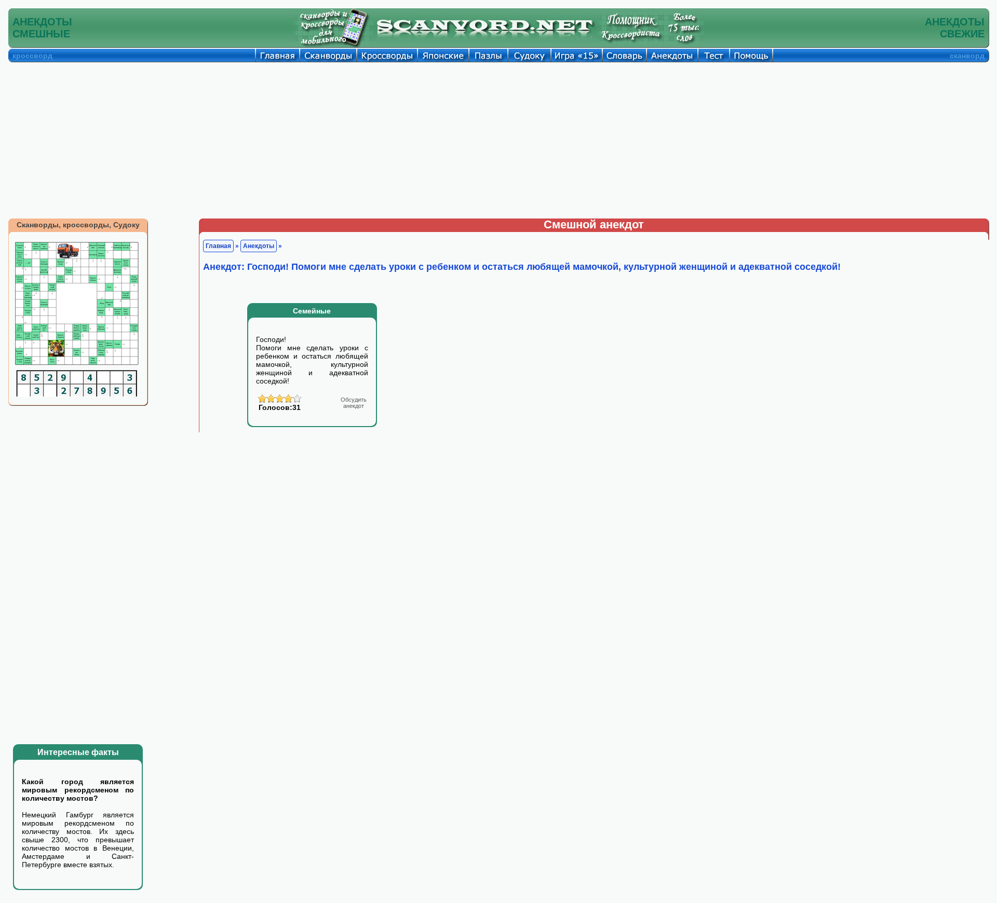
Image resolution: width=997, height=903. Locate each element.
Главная (218, 246)
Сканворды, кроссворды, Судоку (78, 225)
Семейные (312, 311)
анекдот (354, 402)
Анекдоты (258, 246)
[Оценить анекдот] (280, 401)
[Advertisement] (498, 140)
